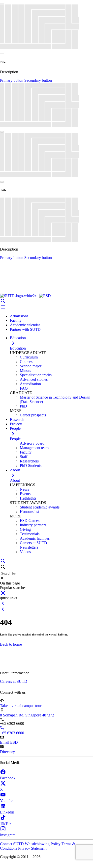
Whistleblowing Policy (43, 844)
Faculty (16, 320)
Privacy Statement (32, 848)
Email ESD (9, 742)
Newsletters (29, 547)
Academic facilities (35, 538)
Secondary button (38, 80)
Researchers (29, 461)
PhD (23, 406)
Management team (34, 448)
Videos (25, 552)
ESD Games (29, 520)
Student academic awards (40, 507)
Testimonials (29, 534)
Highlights (28, 498)
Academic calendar (25, 325)
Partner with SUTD (25, 329)
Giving (25, 529)
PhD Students (30, 465)
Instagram (7, 835)
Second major (30, 366)
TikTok (5, 823)
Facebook (7, 778)
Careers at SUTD (33, 543)
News (24, 489)
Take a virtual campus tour (20, 706)
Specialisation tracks (36, 375)
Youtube (6, 801)
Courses (26, 361)
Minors (25, 370)
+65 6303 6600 (12, 733)
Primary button (12, 80)
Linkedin (7, 812)
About (15, 480)
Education (18, 348)
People (15, 439)
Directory (7, 752)
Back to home (11, 644)
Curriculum (29, 357)
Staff (23, 457)
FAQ (24, 388)
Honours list (29, 511)
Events (25, 494)
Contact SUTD (12, 844)
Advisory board (32, 443)
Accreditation (30, 384)
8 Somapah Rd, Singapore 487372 (27, 715)
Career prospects (33, 415)
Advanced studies (34, 379)
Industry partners (33, 525)
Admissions (19, 316)
